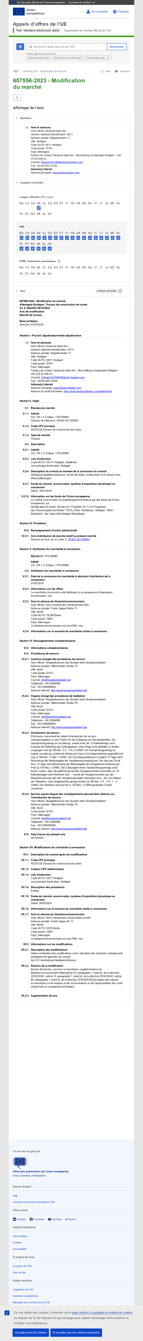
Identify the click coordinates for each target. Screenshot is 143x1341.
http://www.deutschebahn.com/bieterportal (88, 391)
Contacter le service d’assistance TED (34, 1202)
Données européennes (25, 1296)
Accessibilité (19, 1249)
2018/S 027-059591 (79, 539)
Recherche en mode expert (67, 58)
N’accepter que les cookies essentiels (76, 1332)
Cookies (17, 1242)
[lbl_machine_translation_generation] (59, 261)
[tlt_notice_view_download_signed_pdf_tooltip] (39, 208)
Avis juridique (20, 1236)
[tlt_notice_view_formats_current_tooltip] (120, 291)
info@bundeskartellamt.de (56, 679)
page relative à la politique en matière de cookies (102, 1312)
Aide (15, 1195)
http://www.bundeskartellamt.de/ (69, 690)
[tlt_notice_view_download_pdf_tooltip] (22, 237)
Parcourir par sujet (96, 58)
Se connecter (99, 11)
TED (15, 71)
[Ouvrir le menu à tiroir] (17, 98)
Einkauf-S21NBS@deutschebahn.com (62, 162)
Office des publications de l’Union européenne (41, 1171)
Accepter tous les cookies (31, 1332)
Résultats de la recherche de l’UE (31, 1302)
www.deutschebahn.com (66, 172)
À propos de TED (22, 1266)
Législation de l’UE (23, 1289)
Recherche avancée (39, 58)
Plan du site (19, 1272)
